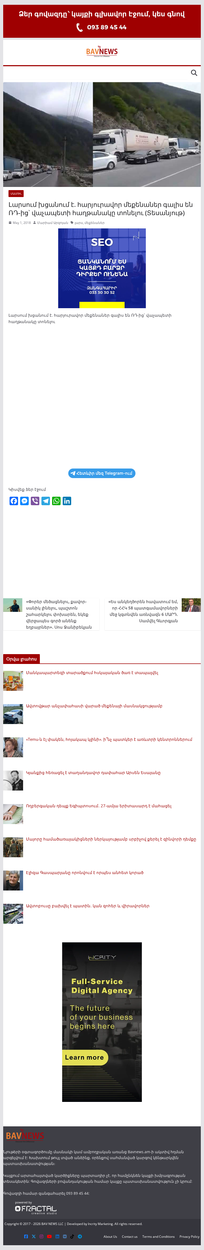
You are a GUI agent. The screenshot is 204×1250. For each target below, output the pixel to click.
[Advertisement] (102, 553)
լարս (79, 222)
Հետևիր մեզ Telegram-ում (104, 473)
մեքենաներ (94, 222)
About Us (110, 1236)
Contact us (130, 1236)
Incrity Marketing (100, 1224)
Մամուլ (16, 193)
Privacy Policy (189, 1236)
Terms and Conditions (158, 1236)
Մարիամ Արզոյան (52, 222)
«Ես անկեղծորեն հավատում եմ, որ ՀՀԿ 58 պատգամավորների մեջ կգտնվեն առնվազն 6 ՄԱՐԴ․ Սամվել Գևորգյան (143, 611)
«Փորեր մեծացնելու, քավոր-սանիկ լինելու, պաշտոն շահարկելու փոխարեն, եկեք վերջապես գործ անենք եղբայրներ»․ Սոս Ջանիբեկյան (59, 614)
